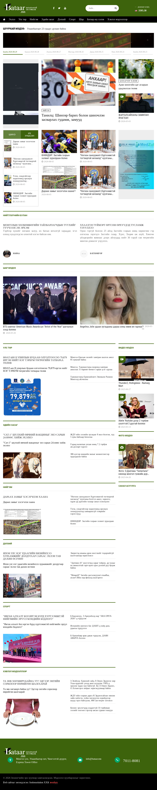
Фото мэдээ (125, 435)
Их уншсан (29, 134)
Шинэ (12, 134)
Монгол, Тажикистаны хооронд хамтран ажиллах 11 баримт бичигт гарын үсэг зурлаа (91, 368)
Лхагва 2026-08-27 (53, 52)
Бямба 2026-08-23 (140, 52)
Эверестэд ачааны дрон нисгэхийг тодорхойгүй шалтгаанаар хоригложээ (92, 554)
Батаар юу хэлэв (95, 19)
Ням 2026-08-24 (118, 52)
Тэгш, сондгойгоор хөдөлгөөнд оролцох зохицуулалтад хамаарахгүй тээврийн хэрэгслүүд (23, 178)
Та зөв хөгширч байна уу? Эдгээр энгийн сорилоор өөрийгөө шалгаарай (31, 682)
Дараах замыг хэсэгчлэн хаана (24, 142)
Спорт (72, 19)
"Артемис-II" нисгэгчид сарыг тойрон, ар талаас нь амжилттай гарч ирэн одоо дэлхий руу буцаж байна (92, 565)
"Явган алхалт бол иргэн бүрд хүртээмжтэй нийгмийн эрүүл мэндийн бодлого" (33, 617)
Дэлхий (62, 19)
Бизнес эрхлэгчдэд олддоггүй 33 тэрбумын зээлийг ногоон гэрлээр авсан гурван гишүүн (91, 709)
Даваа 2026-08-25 (96, 52)
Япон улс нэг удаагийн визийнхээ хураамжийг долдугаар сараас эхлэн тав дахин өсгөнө (32, 556)
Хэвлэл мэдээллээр (117, 19)
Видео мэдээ (126, 347)
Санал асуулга (127, 486)
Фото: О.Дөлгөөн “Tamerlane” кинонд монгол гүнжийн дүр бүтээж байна (133, 474)
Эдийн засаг (47, 19)
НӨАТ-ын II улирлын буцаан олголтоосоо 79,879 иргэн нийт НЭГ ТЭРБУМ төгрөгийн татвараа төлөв (35, 360)
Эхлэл (12, 19)
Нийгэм (34, 19)
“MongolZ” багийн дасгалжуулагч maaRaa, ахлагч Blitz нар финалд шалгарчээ (89, 576)
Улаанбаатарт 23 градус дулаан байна (46, 28)
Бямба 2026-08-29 (10, 52)
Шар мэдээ (9, 268)
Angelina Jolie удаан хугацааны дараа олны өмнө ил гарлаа (111, 326)
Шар (81, 19)
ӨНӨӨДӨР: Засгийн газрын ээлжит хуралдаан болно (24, 195)
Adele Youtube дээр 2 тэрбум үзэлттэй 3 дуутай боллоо (133, 422)
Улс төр (22, 19)
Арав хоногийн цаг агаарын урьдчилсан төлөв (133, 86)
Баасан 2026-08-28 (32, 52)
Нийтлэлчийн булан (15, 215)
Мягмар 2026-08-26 (76, 52)
